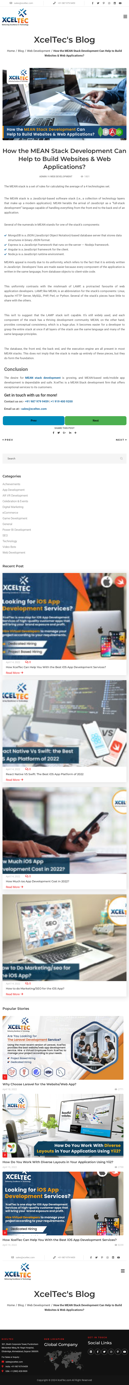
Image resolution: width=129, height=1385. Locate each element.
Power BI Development (17, 529)
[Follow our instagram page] (111, 1352)
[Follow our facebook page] (98, 1352)
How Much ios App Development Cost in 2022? (37, 881)
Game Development (15, 518)
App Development (14, 489)
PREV (9, 439)
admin (43, 176)
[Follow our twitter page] (104, 1352)
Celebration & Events (15, 501)
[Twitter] (98, 3)
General (7, 524)
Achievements (11, 484)
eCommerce (10, 512)
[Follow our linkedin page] (91, 1352)
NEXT (120, 439)
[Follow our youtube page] (125, 1352)
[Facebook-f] (92, 3)
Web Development (61, 176)
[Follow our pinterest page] (118, 1352)
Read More (13, 672)
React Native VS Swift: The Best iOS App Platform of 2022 (44, 774)
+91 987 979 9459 (37, 401)
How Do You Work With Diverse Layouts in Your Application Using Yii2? (58, 1162)
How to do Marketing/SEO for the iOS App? (35, 988)
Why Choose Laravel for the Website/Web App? (39, 1084)
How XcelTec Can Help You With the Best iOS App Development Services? (56, 667)
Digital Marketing (13, 507)
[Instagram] (109, 3)
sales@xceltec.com (34, 408)
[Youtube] (120, 3)
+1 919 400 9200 (62, 401)
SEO (5, 535)
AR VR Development (15, 495)
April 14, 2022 (13, 662)
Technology (10, 541)
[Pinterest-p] (103, 3)
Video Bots (9, 546)
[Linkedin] (114, 3)
